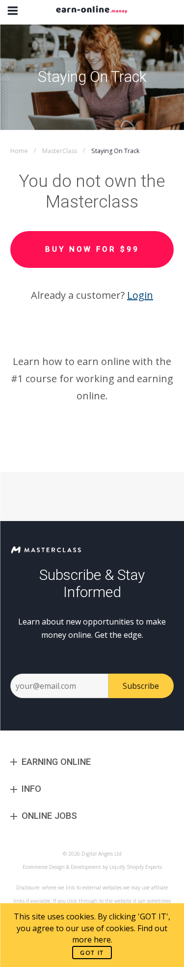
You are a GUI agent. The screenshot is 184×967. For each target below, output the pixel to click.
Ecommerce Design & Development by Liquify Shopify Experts (92, 866)
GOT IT (92, 952)
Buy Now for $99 (92, 249)
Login (140, 295)
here (102, 939)
